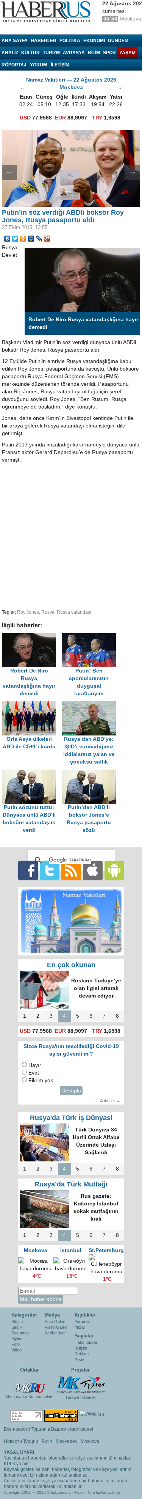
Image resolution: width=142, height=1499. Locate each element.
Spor (109, 52)
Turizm (51, 52)
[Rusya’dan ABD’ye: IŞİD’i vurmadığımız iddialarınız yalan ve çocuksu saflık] (91, 705)
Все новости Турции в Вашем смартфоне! (48, 1429)
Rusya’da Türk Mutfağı (71, 1184)
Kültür (30, 52)
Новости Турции (21, 1441)
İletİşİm (60, 65)
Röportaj (14, 65)
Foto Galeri (55, 1321)
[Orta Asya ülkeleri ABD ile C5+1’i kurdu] (32, 705)
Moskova (90, 1441)
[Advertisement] (71, 535)
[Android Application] (114, 870)
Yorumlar (83, 1321)
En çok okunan (71, 965)
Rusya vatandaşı (74, 612)
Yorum (38, 65)
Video (16, 1350)
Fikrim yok (40, 1080)
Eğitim (16, 1338)
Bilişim (17, 1321)
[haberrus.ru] (47, 12)
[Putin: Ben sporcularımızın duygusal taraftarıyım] (91, 637)
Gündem (118, 40)
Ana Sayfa (15, 40)
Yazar (80, 1327)
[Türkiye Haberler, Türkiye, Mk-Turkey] (80, 1384)
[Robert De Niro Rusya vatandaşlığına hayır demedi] (32, 637)
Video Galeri (56, 1327)
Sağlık (17, 1327)
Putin (47, 1441)
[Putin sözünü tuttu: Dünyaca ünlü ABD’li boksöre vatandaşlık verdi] (32, 773)
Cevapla (71, 1091)
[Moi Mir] (31, 239)
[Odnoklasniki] (23, 239)
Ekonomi (94, 40)
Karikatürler (55, 1333)
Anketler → (110, 1100)
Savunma (20, 1333)
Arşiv (79, 1359)
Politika (69, 40)
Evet (33, 1073)
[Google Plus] (47, 239)
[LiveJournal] (39, 239)
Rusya (48, 612)
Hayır (34, 1065)
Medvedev (66, 1441)
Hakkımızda (86, 1342)
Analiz (10, 52)
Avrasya (74, 52)
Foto (15, 1344)
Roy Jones (28, 612)
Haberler (43, 40)
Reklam (82, 1353)
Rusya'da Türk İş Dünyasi (71, 1118)
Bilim (94, 52)
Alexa (79, 1492)
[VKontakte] (7, 239)
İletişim (81, 1348)
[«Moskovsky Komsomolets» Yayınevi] (29, 1384)
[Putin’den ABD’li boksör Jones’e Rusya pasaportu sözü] (91, 773)
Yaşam (127, 52)
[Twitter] (15, 239)
